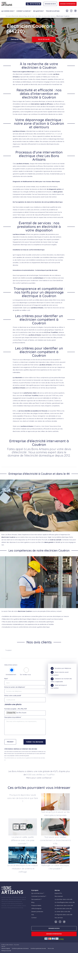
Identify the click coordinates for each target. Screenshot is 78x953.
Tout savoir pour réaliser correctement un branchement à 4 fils (55, 840)
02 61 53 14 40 (43, 39)
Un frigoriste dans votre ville (63, 914)
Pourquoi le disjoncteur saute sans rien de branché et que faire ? (22, 798)
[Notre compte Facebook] (71, 11)
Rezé (52, 134)
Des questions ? (38, 11)
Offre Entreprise (36, 908)
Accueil (8, 16)
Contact (34, 917)
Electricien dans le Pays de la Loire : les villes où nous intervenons (33, 16)
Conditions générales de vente (38, 948)
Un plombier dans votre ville (63, 899)
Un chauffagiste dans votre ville (65, 902)
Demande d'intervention (67, 4)
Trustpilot (8, 650)
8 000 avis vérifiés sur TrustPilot (40, 774)
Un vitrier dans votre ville (62, 911)
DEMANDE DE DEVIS (50, 4)
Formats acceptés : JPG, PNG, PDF (15, 709)
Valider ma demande (34, 742)
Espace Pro (58, 893)
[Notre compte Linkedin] (67, 11)
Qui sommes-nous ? (7, 11)
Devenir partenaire (37, 911)
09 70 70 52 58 (35, 4)
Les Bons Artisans (9, 944)
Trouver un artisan (52, 11)
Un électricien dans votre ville (64, 905)
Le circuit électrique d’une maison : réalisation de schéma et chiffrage (22, 868)
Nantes (29, 136)
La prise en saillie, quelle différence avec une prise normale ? (22, 840)
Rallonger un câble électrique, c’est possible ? (55, 867)
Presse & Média (36, 905)
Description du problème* (12, 717)
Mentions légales (5, 948)
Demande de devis (18, 39)
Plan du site (51, 948)
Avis (32, 914)
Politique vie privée (6, 950)
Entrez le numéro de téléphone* (14, 687)
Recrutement (59, 896)
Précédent (10, 742)
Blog (32, 902)
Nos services (59, 917)
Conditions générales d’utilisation (20, 948)
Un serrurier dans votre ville (63, 908)
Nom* (6, 679)
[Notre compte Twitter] (75, 11)
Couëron (35, 74)
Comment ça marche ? (23, 11)
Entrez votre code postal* (12, 695)
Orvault (57, 134)
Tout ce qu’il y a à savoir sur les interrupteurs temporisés (55, 813)
